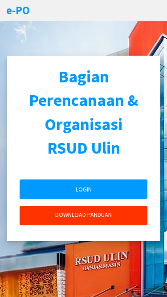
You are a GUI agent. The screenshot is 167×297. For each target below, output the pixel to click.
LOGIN (84, 189)
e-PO (18, 10)
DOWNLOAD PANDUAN (83, 215)
